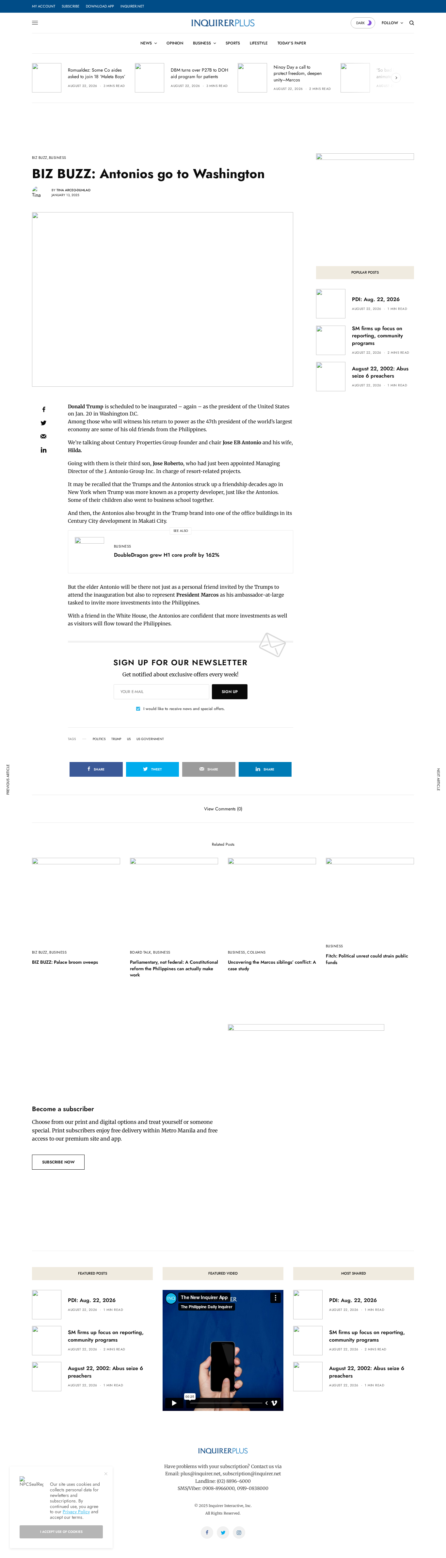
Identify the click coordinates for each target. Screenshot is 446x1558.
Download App (100, 6)
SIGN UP (230, 692)
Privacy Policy (76, 1511)
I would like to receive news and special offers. (184, 709)
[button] (58, 1162)
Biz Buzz (39, 158)
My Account (43, 6)
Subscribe (70, 6)
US (129, 739)
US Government (150, 739)
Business (57, 158)
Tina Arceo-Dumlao (73, 190)
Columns (256, 952)
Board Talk (140, 952)
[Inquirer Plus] (223, 22)
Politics (99, 739)
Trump (116, 739)
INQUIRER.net (132, 6)
